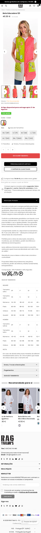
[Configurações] (30, 6)
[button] (38, 6)
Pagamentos (9, 370)
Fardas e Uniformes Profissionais (15, 10)
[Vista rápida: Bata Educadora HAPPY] (4, 411)
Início (3, 10)
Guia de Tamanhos (17, 128)
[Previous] (4, 51)
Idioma (11, 532)
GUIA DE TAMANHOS (11, 376)
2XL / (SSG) (17, 138)
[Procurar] (6, 6)
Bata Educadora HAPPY (11, 417)
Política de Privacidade (28, 492)
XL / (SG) (6, 138)
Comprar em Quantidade (20, 169)
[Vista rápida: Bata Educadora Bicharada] (23, 411)
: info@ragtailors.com (13, 455)
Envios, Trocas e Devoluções (24, 144)
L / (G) (33, 133)
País (12, 528)
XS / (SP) (6, 133)
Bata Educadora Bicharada (27, 418)
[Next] (36, 51)
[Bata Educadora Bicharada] (30, 401)
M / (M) (24, 133)
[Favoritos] (34, 6)
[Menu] (2, 6)
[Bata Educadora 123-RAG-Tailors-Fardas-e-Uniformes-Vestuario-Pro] (14, 92)
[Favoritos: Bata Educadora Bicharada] (23, 405)
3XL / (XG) (29, 138)
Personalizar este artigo (20, 164)
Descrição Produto (11, 200)
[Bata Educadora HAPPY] (11, 401)
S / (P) (15, 133)
